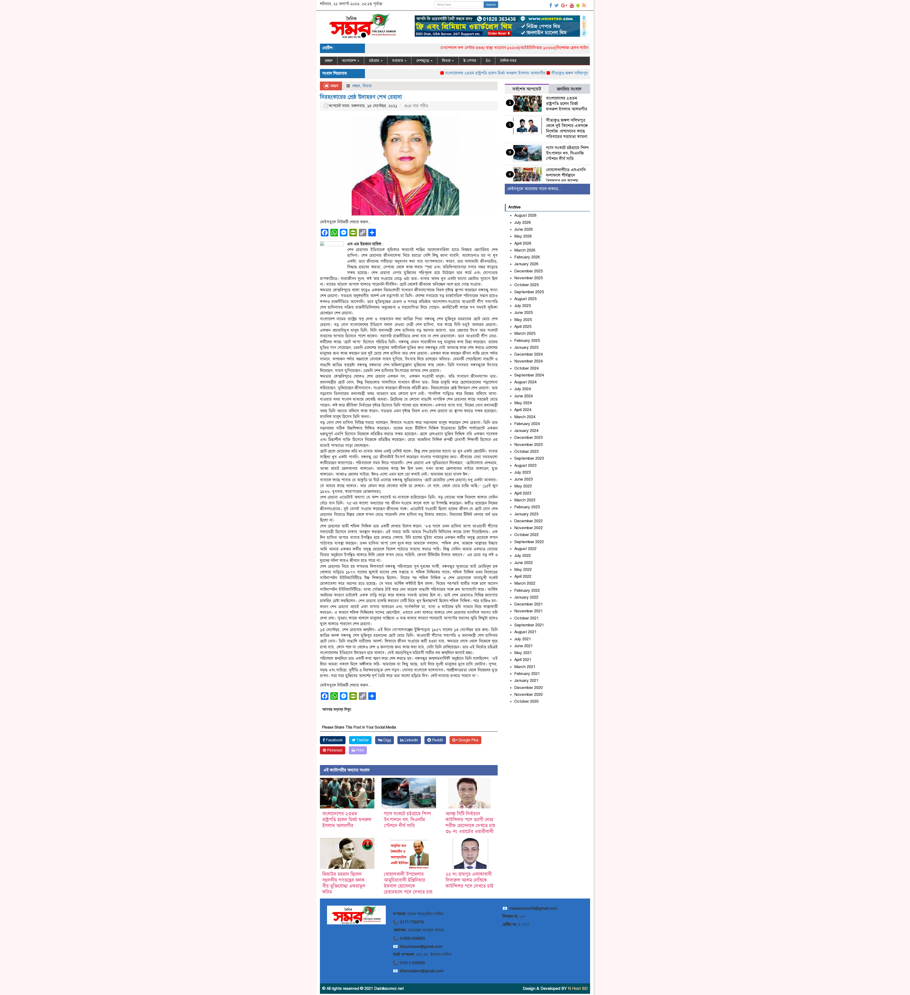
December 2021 (528, 604)
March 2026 (524, 250)
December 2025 (528, 271)
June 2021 (523, 645)
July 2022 (522, 555)
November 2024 (528, 361)
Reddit (437, 740)
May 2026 (523, 236)
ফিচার (446, 60)
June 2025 (523, 312)
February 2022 (527, 590)
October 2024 (526, 368)
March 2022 (524, 583)
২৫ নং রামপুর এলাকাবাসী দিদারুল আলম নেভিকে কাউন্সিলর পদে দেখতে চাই (469, 880)
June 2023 (523, 479)
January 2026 (526, 263)
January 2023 (526, 514)
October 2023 (526, 451)
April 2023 (522, 493)
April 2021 (522, 659)
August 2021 (525, 631)
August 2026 (525, 215)
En (488, 60)
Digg (386, 740)
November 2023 (528, 444)
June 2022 (523, 562)
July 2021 (522, 639)
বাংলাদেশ (349, 60)
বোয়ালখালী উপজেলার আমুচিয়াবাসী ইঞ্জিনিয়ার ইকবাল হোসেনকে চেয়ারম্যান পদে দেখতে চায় (408, 883)
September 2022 (529, 541)
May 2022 (523, 569)
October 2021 (526, 618)
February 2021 (527, 673)
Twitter (362, 740)
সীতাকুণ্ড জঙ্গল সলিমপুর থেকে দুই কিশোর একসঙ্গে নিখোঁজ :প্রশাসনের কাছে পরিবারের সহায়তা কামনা (588, 73)
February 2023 (527, 506)
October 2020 (526, 701)
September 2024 (529, 375)
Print (359, 750)
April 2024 (522, 409)
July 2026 (522, 222)
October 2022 (526, 534)
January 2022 (526, 597)
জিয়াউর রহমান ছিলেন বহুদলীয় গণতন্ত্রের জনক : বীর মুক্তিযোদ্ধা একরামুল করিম (344, 883)
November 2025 (528, 277)
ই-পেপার (470, 60)
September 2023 (529, 458)
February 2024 (527, 423)
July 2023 (522, 472)
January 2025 (526, 347)
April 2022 (522, 576)
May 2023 (523, 486)
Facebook (334, 740)
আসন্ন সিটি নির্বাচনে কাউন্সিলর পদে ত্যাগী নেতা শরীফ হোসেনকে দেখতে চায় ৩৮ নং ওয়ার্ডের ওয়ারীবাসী (470, 823)
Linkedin (411, 740)
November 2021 (528, 611)
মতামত (398, 60)
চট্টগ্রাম (374, 60)
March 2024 (524, 416)
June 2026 (523, 229)
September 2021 (529, 625)
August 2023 (525, 465)
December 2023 (528, 437)
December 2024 (528, 354)
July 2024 (522, 388)
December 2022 (528, 520)
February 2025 (527, 340)
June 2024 (523, 396)
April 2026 (522, 243)
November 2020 (528, 694)
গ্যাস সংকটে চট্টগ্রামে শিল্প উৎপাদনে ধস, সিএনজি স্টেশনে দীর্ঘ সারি (407, 820)
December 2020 (528, 687)
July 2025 (522, 305)
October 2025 (526, 284)
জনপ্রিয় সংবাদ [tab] (569, 89)
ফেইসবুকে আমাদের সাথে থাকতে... (534, 188)
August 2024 (525, 382)
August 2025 (525, 298)
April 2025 (522, 326)
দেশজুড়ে (423, 60)
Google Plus (467, 740)
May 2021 (523, 652)
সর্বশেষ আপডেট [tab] (526, 89)
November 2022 (528, 527)
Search (491, 4)
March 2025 (524, 333)
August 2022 (525, 548)
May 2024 (523, 402)
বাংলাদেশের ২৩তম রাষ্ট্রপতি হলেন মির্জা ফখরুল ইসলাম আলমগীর (455, 73)
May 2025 (523, 319)
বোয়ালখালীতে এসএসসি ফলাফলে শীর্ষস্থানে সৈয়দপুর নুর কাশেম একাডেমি (566, 178)
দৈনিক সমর (508, 60)
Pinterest (334, 750)
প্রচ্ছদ (328, 60)
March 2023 (524, 500)
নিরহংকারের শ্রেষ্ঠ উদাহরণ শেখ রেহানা (361, 97)
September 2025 (529, 291)
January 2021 (526, 680)
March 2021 (524, 666)
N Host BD (578, 988)
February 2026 (527, 257)
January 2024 (526, 430)
